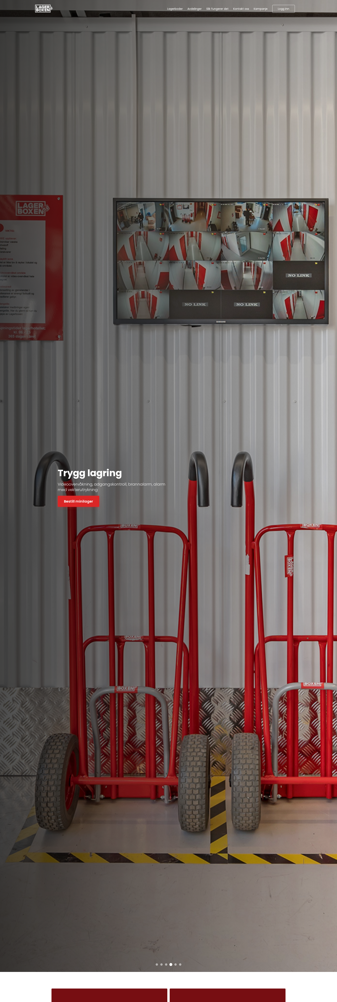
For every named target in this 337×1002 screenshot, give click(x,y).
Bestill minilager (78, 498)
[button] (283, 9)
